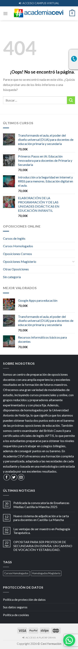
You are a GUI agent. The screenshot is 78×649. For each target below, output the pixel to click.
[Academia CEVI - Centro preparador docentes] (38, 13)
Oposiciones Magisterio (19, 261)
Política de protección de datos (24, 599)
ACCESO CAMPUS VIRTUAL (40, 3)
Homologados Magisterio (46, 573)
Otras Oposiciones (16, 269)
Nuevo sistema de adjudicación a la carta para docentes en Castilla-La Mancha (41, 518)
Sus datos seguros (15, 607)
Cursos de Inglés (14, 238)
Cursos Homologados (18, 246)
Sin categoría (12, 277)
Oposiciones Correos (17, 254)
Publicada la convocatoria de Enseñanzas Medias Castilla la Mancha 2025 (41, 504)
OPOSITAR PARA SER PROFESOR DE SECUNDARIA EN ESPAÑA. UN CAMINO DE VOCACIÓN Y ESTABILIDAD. (42, 545)
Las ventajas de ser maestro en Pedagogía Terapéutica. (41, 531)
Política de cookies (16, 615)
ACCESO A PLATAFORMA (40, 637)
